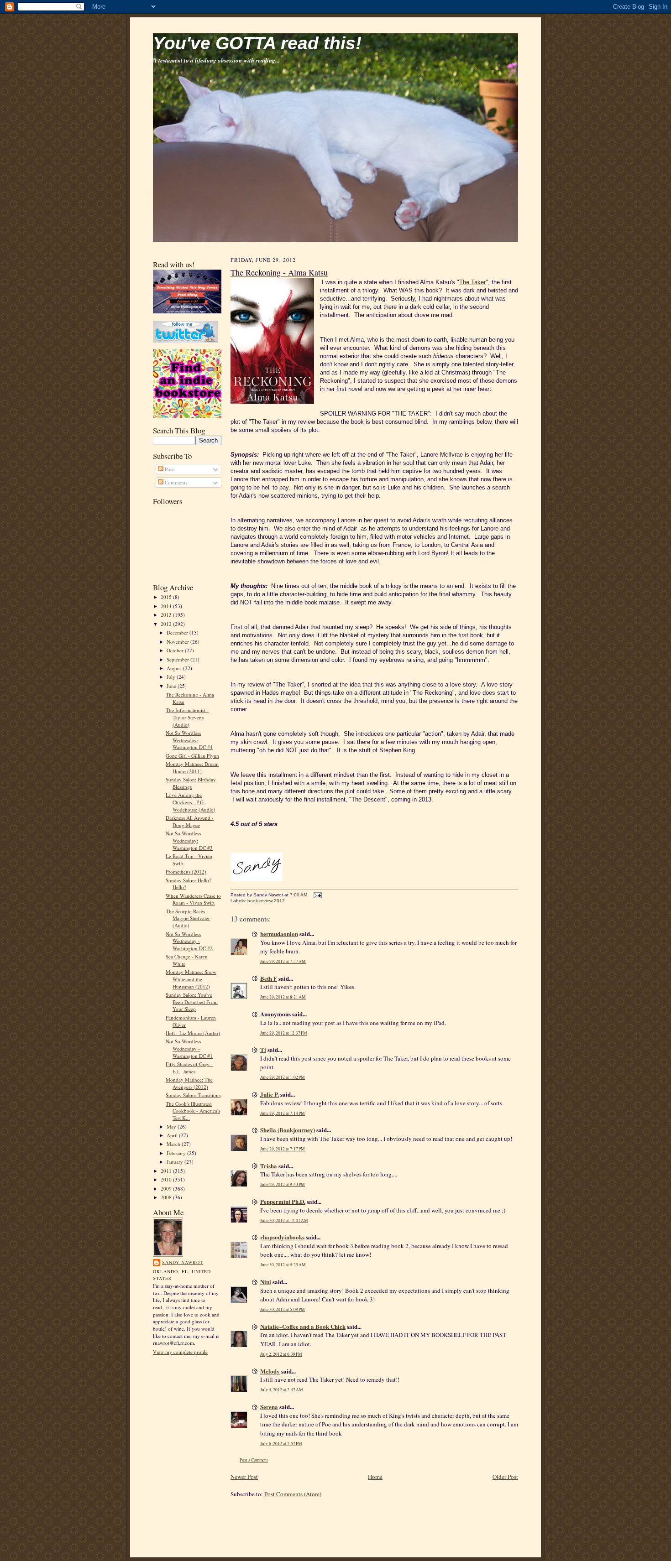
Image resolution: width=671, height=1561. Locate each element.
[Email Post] (316, 894)
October (176, 650)
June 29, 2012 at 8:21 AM (283, 997)
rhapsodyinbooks (282, 1237)
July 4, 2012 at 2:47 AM (281, 1390)
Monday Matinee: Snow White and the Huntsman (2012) (191, 978)
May (172, 1126)
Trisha (268, 1165)
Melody (270, 1371)
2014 (167, 606)
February (177, 1153)
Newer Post (244, 1477)
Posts (169, 469)
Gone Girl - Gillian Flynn (192, 755)
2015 (167, 596)
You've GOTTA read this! (257, 43)
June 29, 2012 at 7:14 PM (282, 1113)
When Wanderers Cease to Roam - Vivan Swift (193, 899)
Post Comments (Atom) (292, 1494)
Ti (263, 1049)
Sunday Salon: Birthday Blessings (191, 783)
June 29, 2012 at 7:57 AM (283, 961)
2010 (167, 1179)
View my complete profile (180, 1351)
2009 (167, 1188)
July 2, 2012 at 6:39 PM (281, 1354)
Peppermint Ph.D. (282, 1201)
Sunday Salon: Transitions (193, 1095)
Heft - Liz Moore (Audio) (193, 1033)
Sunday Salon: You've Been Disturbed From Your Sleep (192, 1001)
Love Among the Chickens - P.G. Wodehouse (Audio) (190, 801)
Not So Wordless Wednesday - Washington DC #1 (189, 1048)
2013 (167, 614)
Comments (175, 482)
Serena (269, 1406)
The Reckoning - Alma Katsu (279, 272)
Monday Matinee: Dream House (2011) (192, 767)
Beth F (268, 978)
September (178, 659)
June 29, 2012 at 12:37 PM (283, 1033)
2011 (167, 1170)
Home (375, 1477)
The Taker (472, 282)
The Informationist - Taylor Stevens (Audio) (187, 717)
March (174, 1143)
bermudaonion (279, 933)
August (175, 668)
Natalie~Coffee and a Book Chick (303, 1326)
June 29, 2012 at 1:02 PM (282, 1077)
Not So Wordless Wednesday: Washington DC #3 (189, 840)
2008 (167, 1197)
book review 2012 (266, 900)
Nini (265, 1281)
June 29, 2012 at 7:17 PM (282, 1149)
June (172, 685)
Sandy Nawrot (182, 1262)
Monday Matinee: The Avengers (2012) (189, 1083)
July (172, 676)
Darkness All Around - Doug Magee (190, 821)
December (178, 632)
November (178, 641)
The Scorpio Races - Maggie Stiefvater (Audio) (188, 918)
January (175, 1161)
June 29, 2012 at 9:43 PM (282, 1184)
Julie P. (269, 1094)
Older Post (505, 1477)
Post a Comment (254, 1460)
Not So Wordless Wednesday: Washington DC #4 (189, 739)
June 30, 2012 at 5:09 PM (282, 1309)
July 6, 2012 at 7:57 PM (281, 1444)
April (173, 1135)
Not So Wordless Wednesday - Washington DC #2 (189, 941)
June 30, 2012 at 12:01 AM (284, 1220)
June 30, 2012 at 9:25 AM (283, 1265)
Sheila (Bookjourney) (287, 1129)
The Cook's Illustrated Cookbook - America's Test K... (193, 1110)
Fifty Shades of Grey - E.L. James (189, 1068)
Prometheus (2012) (186, 871)
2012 (167, 623)
